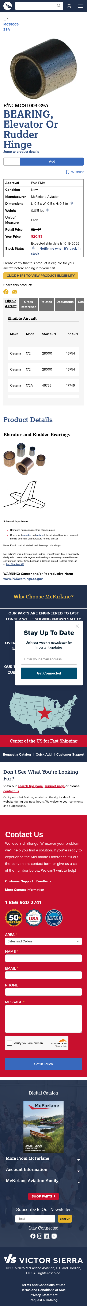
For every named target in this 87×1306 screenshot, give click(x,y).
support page (55, 786)
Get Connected (49, 673)
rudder (40, 535)
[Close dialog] (77, 626)
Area (11, 934)
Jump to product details (21, 151)
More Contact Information (24, 889)
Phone (11, 985)
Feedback (43, 881)
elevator (26, 535)
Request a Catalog (17, 754)
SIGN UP (65, 1219)
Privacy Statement (43, 1295)
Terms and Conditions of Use (43, 1284)
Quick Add (44, 754)
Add (52, 161)
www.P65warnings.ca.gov (23, 578)
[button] (40, 275)
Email (11, 968)
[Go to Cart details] (69, 5)
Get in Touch (43, 1063)
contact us (11, 791)
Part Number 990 (15, 564)
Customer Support (70, 754)
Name (11, 951)
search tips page (30, 786)
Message (14, 1002)
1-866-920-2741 (23, 902)
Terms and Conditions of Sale (43, 1289)
